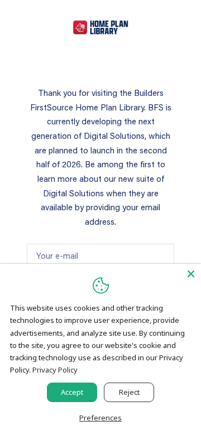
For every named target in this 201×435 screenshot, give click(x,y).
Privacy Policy (55, 370)
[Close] (191, 273)
